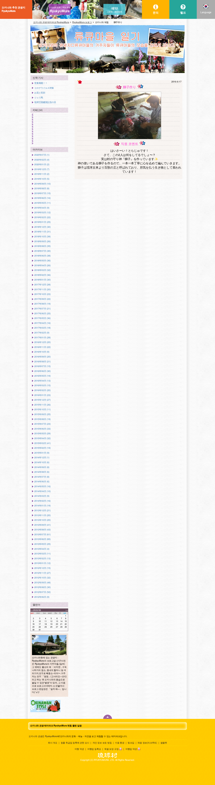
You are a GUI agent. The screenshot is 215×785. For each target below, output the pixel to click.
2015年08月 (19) (42, 419)
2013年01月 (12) (42, 563)
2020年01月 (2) (41, 164)
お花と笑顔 (39, 92)
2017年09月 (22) (42, 298)
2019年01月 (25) (42, 222)
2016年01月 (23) (42, 395)
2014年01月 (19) (42, 505)
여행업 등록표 (94, 748)
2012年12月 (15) (42, 568)
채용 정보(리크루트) (147, 742)
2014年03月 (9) (41, 495)
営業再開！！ (40, 83)
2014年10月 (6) (41, 462)
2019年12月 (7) (41, 169)
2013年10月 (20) (42, 519)
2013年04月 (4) (41, 548)
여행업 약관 (131, 748)
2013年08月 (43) (42, 529)
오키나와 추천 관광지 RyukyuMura (13, 9)
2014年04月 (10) (42, 491)
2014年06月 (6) (41, 481)
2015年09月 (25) (42, 414)
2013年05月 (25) (42, 543)
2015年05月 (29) (42, 433)
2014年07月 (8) (41, 476)
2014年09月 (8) (41, 467)
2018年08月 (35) (42, 246)
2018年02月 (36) (42, 274)
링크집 (131, 742)
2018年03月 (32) (42, 270)
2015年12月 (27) (42, 399)
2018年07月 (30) (42, 250)
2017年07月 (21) (42, 308)
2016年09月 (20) (42, 356)
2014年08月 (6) (41, 471)
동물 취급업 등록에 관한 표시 (75, 742)
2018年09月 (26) (42, 241)
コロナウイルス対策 (44, 87)
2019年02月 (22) (42, 217)
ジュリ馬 (38, 97)
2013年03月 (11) (42, 553)
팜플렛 (164, 742)
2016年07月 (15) (42, 366)
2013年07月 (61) (42, 534)
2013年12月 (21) (42, 510)
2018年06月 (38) (42, 255)
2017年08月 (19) (42, 303)
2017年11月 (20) (42, 289)
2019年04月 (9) (41, 207)
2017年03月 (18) (42, 327)
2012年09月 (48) (42, 582)
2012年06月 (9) (41, 596)
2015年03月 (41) (42, 443)
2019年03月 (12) (42, 212)
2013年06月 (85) (42, 539)
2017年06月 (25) (42, 313)
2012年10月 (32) (42, 577)
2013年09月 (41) (42, 524)
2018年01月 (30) (42, 279)
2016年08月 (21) (42, 361)
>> (66, 610)
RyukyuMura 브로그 (82, 22)
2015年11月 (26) (42, 404)
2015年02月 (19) (42, 447)
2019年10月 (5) (41, 178)
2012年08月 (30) (42, 587)
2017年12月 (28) (42, 284)
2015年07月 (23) (42, 423)
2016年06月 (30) (42, 371)
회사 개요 (52, 742)
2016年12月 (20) (42, 342)
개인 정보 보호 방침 (102, 742)
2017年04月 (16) (42, 323)
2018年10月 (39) (42, 236)
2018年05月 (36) (42, 260)
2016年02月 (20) (42, 390)
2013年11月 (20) (42, 515)
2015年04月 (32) (42, 438)
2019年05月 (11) (42, 202)
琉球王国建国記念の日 (45, 102)
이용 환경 (119, 742)
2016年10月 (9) (41, 351)
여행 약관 (79, 748)
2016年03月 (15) (42, 385)
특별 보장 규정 (111, 748)
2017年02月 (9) (41, 332)
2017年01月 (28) (42, 337)
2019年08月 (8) (41, 188)
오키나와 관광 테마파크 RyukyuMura (51, 22)
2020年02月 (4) (41, 159)
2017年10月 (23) (42, 294)
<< (32, 610)
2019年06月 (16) (42, 197)
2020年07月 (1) (41, 154)
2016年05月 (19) (42, 375)
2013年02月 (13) (42, 558)
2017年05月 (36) (42, 318)
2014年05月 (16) (42, 486)
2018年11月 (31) (42, 231)
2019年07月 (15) (42, 193)
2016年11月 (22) (42, 347)
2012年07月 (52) (42, 592)
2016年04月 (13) (42, 380)
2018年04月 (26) (42, 265)
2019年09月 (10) (42, 183)
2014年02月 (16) (42, 500)
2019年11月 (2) (41, 173)
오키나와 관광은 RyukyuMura (43, 736)
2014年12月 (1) (41, 457)
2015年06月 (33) (42, 428)
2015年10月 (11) (42, 409)
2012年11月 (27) (42, 572)
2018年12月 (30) (42, 226)
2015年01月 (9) (41, 452)
